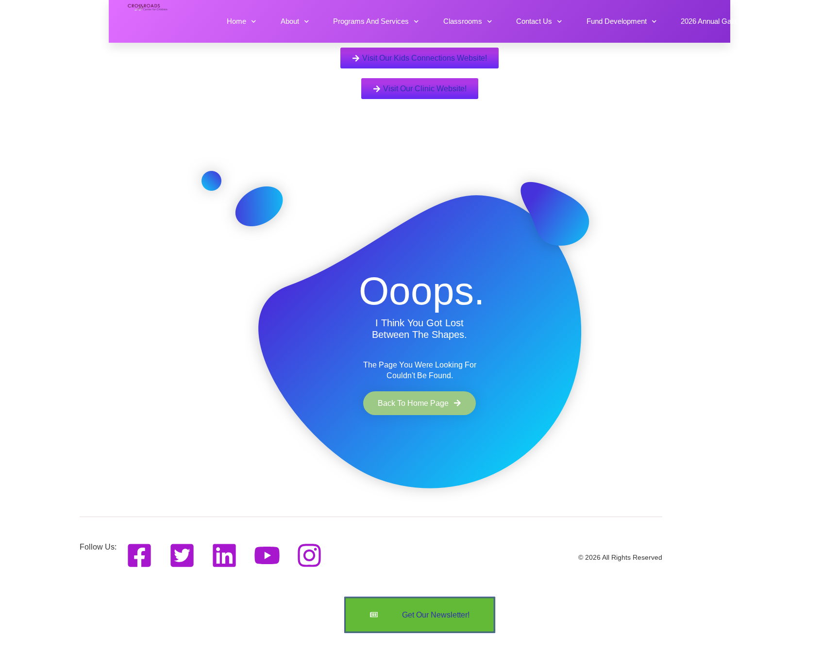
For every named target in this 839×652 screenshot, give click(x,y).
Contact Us (534, 21)
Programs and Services (371, 21)
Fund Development (617, 21)
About (290, 21)
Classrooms (462, 21)
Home (236, 21)
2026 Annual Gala (709, 21)
